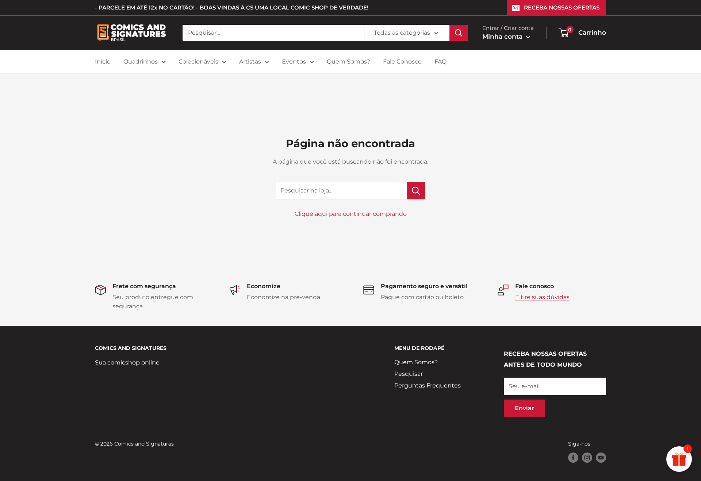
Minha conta (503, 36)
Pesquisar (408, 373)
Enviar (524, 408)
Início (103, 61)
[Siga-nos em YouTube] (601, 458)
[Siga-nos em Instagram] (587, 458)
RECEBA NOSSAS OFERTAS (562, 7)
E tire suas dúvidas (542, 297)
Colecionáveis (198, 61)
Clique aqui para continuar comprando (351, 213)
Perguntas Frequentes (427, 385)
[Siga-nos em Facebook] (573, 458)
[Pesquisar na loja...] (416, 190)
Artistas (250, 61)
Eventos (294, 61)
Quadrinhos (140, 61)
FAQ (440, 61)
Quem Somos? (348, 61)
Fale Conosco (402, 61)
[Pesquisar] (458, 33)
